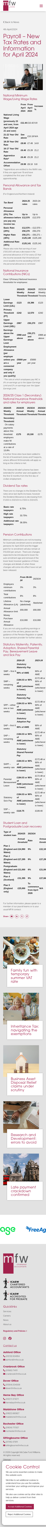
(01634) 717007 (12, 1427)
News (5, 1320)
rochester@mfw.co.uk (16, 1431)
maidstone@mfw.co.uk (16, 1416)
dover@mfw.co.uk (14, 1388)
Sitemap (7, 1459)
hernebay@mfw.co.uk (15, 1402)
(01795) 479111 (12, 1441)
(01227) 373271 (12, 1399)
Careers (7, 1315)
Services (7, 1311)
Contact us (10, 1345)
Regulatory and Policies (14, 1331)
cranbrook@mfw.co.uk (16, 1373)
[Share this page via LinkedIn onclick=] (17, 916)
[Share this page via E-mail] (12, 916)
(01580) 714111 (12, 1370)
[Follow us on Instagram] (4, 1338)
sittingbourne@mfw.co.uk (17, 1445)
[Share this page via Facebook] (27, 916)
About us (7, 1324)
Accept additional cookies (20, 1506)
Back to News (12, 22)
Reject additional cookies (19, 1514)
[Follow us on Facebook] (10, 1338)
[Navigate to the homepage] (9, 6)
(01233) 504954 (13, 1356)
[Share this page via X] (22, 916)
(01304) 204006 (13, 1384)
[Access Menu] (41, 6)
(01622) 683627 (12, 1413)
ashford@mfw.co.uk (15, 1359)
